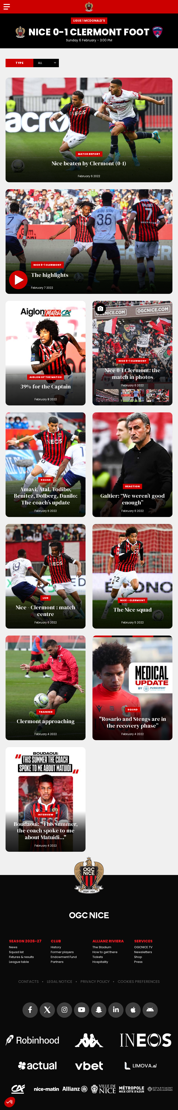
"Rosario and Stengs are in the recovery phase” (132, 688)
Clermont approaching (46, 688)
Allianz (74, 1089)
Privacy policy (95, 981)
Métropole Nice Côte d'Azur (131, 1089)
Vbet (89, 1065)
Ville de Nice (103, 1089)
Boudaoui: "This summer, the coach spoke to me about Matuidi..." (46, 799)
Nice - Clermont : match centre (46, 576)
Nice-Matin (46, 1089)
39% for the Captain (46, 353)
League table (19, 962)
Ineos (146, 1040)
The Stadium (101, 947)
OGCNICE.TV (143, 947)
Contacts (28, 981)
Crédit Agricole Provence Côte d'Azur (18, 1089)
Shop (138, 957)
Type (19, 63)
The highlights (89, 241)
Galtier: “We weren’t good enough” (132, 464)
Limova (141, 1066)
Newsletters (143, 952)
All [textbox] (40, 63)
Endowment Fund (64, 957)
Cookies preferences (139, 981)
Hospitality (100, 962)
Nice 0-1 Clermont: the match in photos (132, 353)
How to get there (105, 952)
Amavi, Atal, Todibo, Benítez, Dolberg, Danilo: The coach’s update (46, 464)
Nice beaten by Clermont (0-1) (89, 130)
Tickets (97, 957)
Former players (62, 952)
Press (138, 962)
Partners (57, 962)
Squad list (16, 952)
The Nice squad (132, 576)
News (13, 947)
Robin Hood (32, 1040)
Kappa (89, 1040)
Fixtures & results (21, 957)
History (56, 947)
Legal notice (59, 981)
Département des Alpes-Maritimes (160, 1089)
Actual (37, 1066)
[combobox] (46, 62)
